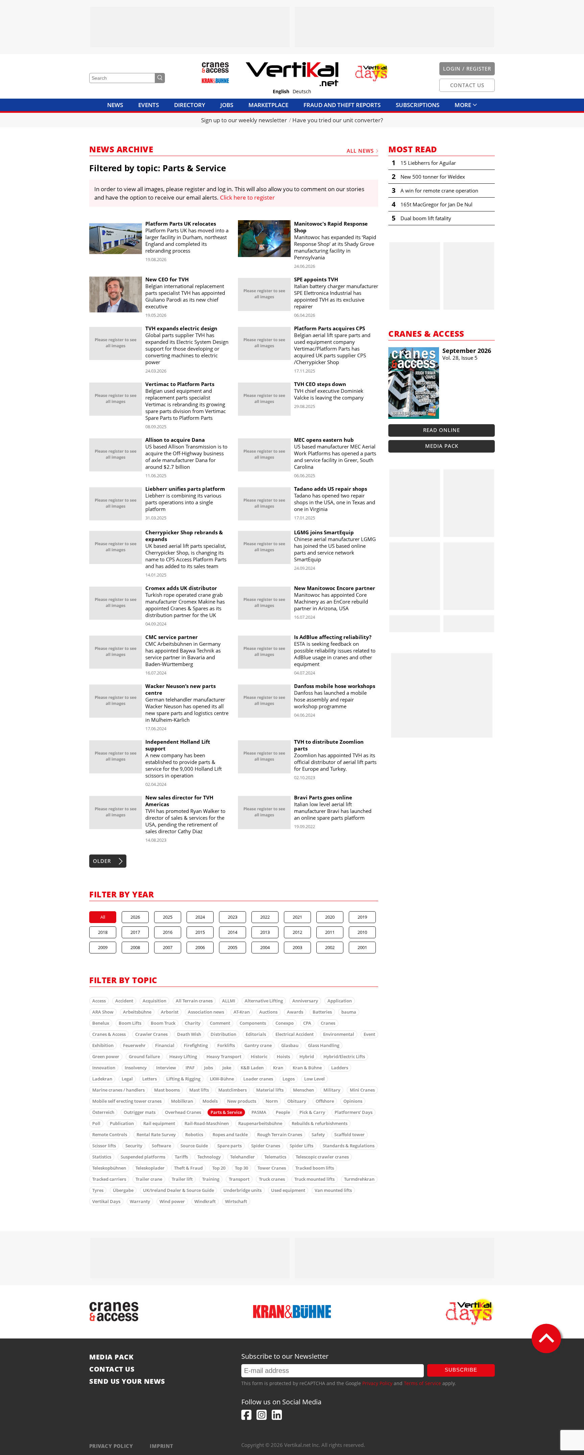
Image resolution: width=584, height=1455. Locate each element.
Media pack (441, 445)
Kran (278, 1068)
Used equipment (288, 1190)
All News (360, 150)
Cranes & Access (109, 1034)
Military (331, 1090)
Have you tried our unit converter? (337, 120)
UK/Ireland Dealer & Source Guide (178, 1190)
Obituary (296, 1101)
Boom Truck (163, 1023)
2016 (167, 932)
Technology (209, 1157)
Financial (164, 1045)
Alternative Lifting (264, 1001)
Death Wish (189, 1034)
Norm (272, 1101)
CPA (307, 1023)
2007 (167, 947)
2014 (232, 932)
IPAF (190, 1068)
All (102, 917)
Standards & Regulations (348, 1146)
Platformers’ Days (353, 1112)
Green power (105, 1056)
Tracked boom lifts (314, 1168)
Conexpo (284, 1023)
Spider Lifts (301, 1146)
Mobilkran (182, 1101)
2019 (362, 917)
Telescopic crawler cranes (322, 1157)
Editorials (256, 1034)
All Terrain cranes (194, 1001)
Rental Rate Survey (156, 1134)
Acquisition (154, 1001)
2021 (297, 917)
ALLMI (228, 1001)
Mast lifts (199, 1090)
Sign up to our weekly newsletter (244, 120)
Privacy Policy (377, 1383)
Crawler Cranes (151, 1034)
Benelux (100, 1023)
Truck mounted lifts (314, 1179)
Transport (239, 1179)
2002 (330, 947)
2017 (135, 932)
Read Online (441, 430)
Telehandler (242, 1157)
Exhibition (103, 1045)
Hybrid (306, 1056)
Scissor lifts (104, 1146)
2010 (362, 932)
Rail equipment (159, 1123)
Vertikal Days (106, 1201)
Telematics (275, 1157)
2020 (330, 917)
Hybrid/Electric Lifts (344, 1056)
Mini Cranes (362, 1090)
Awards (295, 1012)
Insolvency (136, 1068)
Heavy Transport (223, 1056)
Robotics (194, 1134)
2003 (297, 947)
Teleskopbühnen (109, 1168)
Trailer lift (182, 1179)
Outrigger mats (139, 1112)
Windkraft (205, 1201)
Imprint (161, 1446)
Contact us (112, 1369)
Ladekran (102, 1079)
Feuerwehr (134, 1045)
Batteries (322, 1012)
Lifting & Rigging (183, 1079)
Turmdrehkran (359, 1179)
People (283, 1112)
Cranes (328, 1023)
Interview (166, 1068)
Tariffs (181, 1157)
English (281, 91)
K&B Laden (252, 1068)
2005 (232, 947)
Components (253, 1023)
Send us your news (127, 1381)
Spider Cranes (265, 1146)
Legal (127, 1079)
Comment (220, 1023)
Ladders (339, 1068)
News (115, 105)
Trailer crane (149, 1179)
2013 (265, 932)
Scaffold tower (349, 1134)
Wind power (172, 1201)
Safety (318, 1134)
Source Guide (194, 1146)
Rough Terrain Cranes (279, 1134)
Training (210, 1179)
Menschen (303, 1090)
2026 (135, 917)
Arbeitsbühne (137, 1012)
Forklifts (226, 1045)
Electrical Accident (294, 1034)
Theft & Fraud (188, 1168)
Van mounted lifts (333, 1190)
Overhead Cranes (183, 1112)
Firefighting (196, 1045)
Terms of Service (422, 1383)
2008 (135, 947)
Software (161, 1146)
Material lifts (270, 1090)
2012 (297, 932)
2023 (232, 917)
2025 (167, 917)
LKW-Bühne (222, 1079)
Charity (192, 1023)
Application (339, 1001)
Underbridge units (242, 1190)
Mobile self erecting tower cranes (127, 1101)
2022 (265, 917)
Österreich (103, 1112)
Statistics (101, 1157)
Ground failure (144, 1056)
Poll (96, 1123)
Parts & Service (226, 1112)
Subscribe (461, 1370)
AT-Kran (242, 1012)
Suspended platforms (143, 1157)
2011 (330, 932)
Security (133, 1146)
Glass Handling (323, 1045)
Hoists (283, 1056)
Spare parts (229, 1146)
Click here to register (247, 197)
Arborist (169, 1012)
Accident (124, 1001)
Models (210, 1101)
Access (99, 1001)
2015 (200, 932)
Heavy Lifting (183, 1056)
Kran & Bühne (307, 1068)
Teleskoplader (150, 1168)
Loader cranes (258, 1079)
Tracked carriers (109, 1179)
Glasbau (289, 1045)
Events (148, 105)
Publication (122, 1123)
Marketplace (268, 105)
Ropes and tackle (230, 1134)
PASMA (258, 1112)
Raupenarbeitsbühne (260, 1123)
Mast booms (167, 1090)
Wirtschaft (236, 1201)
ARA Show (103, 1012)
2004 (265, 947)
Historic (259, 1056)
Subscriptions (417, 105)
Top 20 (218, 1168)
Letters (149, 1079)
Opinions (352, 1101)
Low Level (314, 1079)
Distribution (223, 1034)
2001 (362, 947)
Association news (206, 1012)
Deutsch (302, 91)
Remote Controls (109, 1134)
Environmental (338, 1034)
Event (369, 1034)
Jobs (226, 105)
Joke (226, 1068)
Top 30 (241, 1168)
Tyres (97, 1190)
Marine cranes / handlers (118, 1090)
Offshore (325, 1101)
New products (241, 1101)
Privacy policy (111, 1446)
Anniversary (305, 1001)
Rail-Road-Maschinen (207, 1123)
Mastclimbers (232, 1090)
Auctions (268, 1012)
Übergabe (123, 1190)
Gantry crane (258, 1045)
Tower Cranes (272, 1168)
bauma (348, 1012)
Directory (189, 105)
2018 (102, 932)
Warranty (140, 1201)
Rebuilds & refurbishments (319, 1123)
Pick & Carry (312, 1112)
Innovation (103, 1068)
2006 (200, 947)
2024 (200, 917)
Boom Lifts (130, 1023)
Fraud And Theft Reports (342, 105)
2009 (102, 947)
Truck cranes (272, 1179)
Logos (289, 1079)
